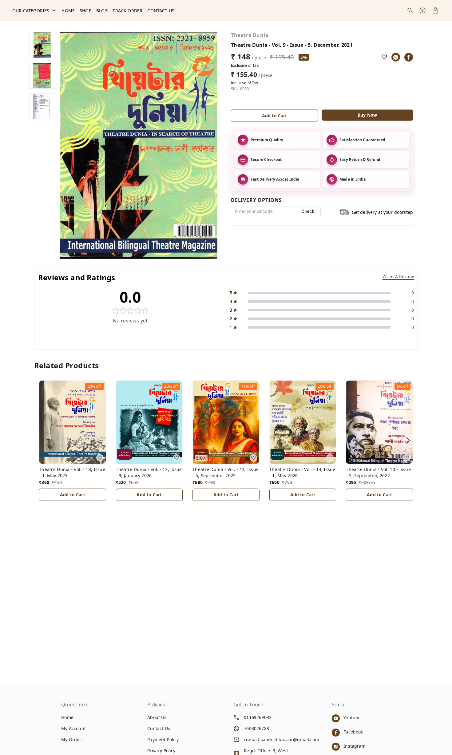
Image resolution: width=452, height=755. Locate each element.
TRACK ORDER (127, 11)
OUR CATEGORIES (30, 11)
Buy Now (367, 115)
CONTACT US (160, 11)
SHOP (85, 11)
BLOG (102, 11)
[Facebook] (408, 57)
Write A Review (398, 276)
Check (308, 211)
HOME (68, 11)
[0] (435, 10)
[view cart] (435, 10)
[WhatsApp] (395, 57)
